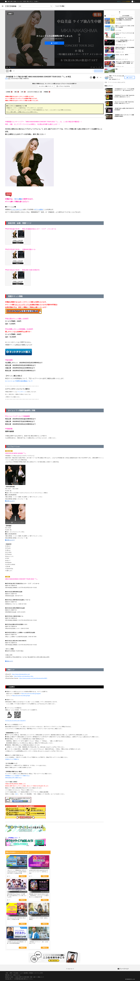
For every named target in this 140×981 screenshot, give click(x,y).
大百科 (24, 1)
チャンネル (19, 1)
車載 (116, 69)
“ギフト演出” (18, 199)
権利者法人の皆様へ (9, 977)
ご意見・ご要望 (8, 973)
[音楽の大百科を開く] (18, 91)
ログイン (119, 1)
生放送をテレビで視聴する (12, 759)
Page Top (70, 968)
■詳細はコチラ (9, 661)
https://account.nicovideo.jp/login (21, 695)
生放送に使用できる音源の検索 (22, 977)
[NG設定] (105, 15)
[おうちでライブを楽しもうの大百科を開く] (41, 91)
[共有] (97, 77)
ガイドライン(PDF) (38, 972)
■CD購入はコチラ (10, 501)
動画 (9, 1)
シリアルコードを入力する (64, 86)
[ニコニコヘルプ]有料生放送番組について (19, 381)
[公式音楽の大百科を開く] (11, 91)
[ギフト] (10, 70)
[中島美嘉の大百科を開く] (49, 91)
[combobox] (35, 6)
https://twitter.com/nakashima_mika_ (23, 676)
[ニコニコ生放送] (10, 6)
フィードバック (124, 968)
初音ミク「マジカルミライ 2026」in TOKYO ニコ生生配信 (124, 26)
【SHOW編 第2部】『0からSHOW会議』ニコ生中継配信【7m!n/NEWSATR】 (124, 19)
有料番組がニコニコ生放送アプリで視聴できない (17, 775)
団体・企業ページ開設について (37, 977)
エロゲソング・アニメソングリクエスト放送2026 (124, 33)
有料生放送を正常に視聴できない (13, 777)
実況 (28, 1)
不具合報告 (15, 972)
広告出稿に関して (9, 979)
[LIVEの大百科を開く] (24, 91)
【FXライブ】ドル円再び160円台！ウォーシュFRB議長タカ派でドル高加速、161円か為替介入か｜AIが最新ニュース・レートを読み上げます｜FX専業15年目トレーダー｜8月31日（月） (124, 62)
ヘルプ (21, 972)
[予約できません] (91, 77)
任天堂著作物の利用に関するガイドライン (23, 978)
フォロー (55, 43)
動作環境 (26, 972)
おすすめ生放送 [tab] (125, 15)
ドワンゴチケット (21, 391)
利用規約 (31, 972)
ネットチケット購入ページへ (45, 86)
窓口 (16, 794)
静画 (11, 1)
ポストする (94, 77)
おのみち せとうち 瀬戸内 (121, 54)
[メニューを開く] (2, 6)
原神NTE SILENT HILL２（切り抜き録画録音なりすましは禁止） (124, 48)
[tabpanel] (119, 45)
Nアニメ (31, 1)
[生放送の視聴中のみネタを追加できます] (7, 70)
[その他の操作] (100, 77)
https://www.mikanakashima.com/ (21, 674)
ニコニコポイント (17, 209)
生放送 (14, 1)
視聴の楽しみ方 (8, 975)
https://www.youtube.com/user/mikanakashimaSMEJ (33, 678)
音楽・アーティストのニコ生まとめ (116, 76)
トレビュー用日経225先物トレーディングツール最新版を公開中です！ (124, 41)
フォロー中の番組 (59, 6)
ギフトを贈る (38, 209)
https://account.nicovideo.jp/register (31, 693)
